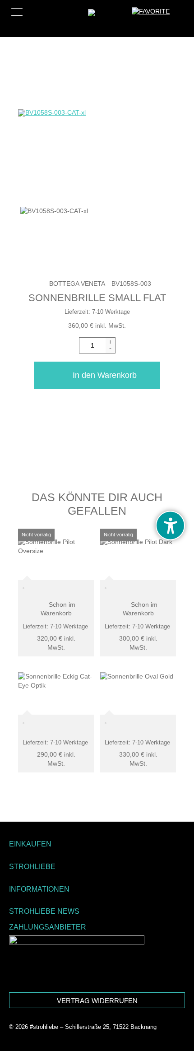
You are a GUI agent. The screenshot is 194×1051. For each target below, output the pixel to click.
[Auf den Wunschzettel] (23, 725)
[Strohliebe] (105, 23)
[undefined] (170, 525)
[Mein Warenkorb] (180, 15)
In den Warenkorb (105, 375)
